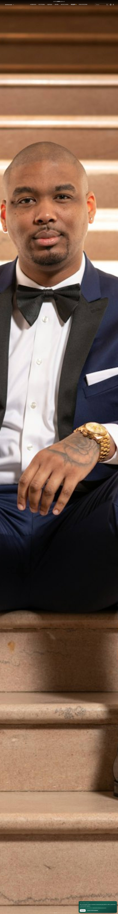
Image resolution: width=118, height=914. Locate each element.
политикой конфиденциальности (99, 907)
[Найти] (107, 4)
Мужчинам (8, 4)
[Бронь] (110, 4)
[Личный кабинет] (113, 4)
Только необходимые (92, 910)
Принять (83, 910)
